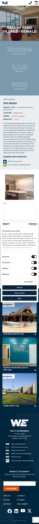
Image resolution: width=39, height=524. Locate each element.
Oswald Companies (18, 116)
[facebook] (9, 511)
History (7, 496)
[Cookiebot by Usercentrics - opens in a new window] (28, 224)
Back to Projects (9, 99)
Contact (21, 496)
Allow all (19, 287)
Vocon (16, 119)
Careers (7, 504)
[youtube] (23, 510)
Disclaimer (22, 504)
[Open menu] (36, 3)
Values (6, 500)
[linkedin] (16, 511)
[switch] (34, 262)
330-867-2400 (30, 3)
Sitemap (21, 500)
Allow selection (19, 293)
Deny (19, 298)
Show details (28, 282)
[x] (29, 511)
